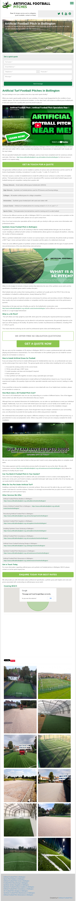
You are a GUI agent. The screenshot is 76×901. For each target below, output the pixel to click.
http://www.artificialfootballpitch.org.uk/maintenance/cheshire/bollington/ (38, 468)
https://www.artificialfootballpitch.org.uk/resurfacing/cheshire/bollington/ (26, 516)
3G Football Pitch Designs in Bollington (16, 891)
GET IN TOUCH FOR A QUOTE (38, 164)
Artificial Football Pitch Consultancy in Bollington (18, 889)
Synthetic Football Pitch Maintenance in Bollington (19, 893)
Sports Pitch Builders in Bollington (14, 879)
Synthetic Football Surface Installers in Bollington (19, 887)
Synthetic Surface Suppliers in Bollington (16, 885)
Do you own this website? (29, 598)
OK (51, 598)
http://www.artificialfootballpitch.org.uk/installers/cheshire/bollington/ (38, 157)
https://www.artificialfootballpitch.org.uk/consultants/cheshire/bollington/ (26, 538)
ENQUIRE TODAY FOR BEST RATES (38, 574)
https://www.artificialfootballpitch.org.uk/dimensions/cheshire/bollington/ (26, 560)
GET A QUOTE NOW (38, 343)
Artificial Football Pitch (65, 898)
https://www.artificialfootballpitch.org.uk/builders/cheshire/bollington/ (25, 501)
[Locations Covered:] (3, 3)
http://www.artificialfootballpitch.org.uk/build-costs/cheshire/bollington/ (24, 308)
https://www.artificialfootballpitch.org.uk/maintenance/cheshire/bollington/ (26, 553)
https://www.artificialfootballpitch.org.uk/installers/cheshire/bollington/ (25, 531)
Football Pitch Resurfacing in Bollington (16, 883)
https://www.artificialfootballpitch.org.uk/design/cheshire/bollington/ (24, 545)
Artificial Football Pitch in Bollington (14, 877)
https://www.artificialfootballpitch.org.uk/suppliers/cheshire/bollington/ (25, 523)
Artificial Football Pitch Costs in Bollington (16, 881)
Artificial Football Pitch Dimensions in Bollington (18, 895)
